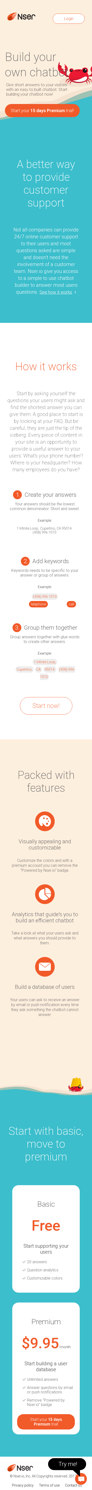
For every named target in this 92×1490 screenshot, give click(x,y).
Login (68, 18)
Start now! (46, 705)
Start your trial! (42, 110)
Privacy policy (23, 1485)
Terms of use (49, 1485)
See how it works (55, 292)
